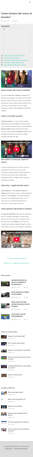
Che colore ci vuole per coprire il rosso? (16, 60)
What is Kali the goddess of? (17, 399)
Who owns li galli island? (15, 392)
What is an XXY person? (15, 374)
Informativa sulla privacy (20, 448)
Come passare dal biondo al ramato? (15, 65)
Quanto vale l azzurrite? (15, 406)
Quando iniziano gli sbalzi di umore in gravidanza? (19, 282)
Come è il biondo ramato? (11, 58)
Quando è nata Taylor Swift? (16, 336)
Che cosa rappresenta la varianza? (18, 422)
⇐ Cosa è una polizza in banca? (16, 258)
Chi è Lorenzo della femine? (16, 343)
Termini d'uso (8, 448)
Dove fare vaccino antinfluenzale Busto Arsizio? (20, 304)
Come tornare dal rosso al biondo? (14, 55)
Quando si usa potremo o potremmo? (19, 350)
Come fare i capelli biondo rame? (14, 62)
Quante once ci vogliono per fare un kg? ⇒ (17, 263)
